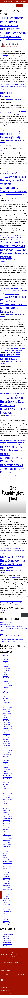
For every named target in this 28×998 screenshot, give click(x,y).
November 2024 (7, 687)
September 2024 (7, 691)
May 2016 (5, 874)
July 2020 (5, 780)
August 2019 (6, 801)
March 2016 (6, 878)
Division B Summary (11, 113)
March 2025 (6, 679)
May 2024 (5, 698)
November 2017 (7, 840)
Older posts (3, 610)
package (20, 424)
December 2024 (7, 685)
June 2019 (6, 805)
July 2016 (5, 870)
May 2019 (5, 807)
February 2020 (7, 790)
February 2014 (7, 923)
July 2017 (5, 848)
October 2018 (6, 820)
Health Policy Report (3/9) (10, 356)
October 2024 (6, 689)
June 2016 (6, 872)
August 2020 (6, 779)
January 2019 (6, 814)
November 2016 (7, 863)
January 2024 (6, 706)
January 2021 (6, 769)
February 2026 (7, 666)
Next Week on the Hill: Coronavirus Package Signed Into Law (13, 562)
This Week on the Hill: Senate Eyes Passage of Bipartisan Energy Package (13, 405)
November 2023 (7, 709)
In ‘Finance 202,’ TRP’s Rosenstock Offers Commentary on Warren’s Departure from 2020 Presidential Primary (13, 459)
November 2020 (7, 773)
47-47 (17, 114)
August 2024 (6, 693)
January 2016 (6, 881)
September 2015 (7, 889)
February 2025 (7, 681)
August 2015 (6, 891)
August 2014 (6, 913)
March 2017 (6, 855)
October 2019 (6, 797)
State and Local (7, 942)
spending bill (15, 577)
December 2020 (7, 771)
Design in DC (11, 993)
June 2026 (6, 659)
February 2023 (7, 722)
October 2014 (6, 909)
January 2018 (6, 837)
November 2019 (7, 795)
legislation (2, 150)
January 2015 (6, 904)
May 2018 (5, 829)
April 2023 (6, 721)
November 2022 (7, 728)
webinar (6, 55)
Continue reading (13, 86)
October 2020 (6, 775)
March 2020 (6, 788)
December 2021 (7, 749)
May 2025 (5, 676)
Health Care (8, 173)
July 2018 (5, 825)
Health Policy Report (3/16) (10, 135)
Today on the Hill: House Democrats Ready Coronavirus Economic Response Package (13, 249)
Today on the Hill (9, 131)
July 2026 (5, 657)
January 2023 (6, 724)
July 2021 (5, 758)
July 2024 (5, 694)
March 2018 (6, 833)
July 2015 (5, 893)
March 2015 (6, 900)
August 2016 (6, 868)
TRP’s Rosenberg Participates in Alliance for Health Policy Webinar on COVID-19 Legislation (13, 27)
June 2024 (6, 696)
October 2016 (6, 865)
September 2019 (7, 799)
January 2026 (6, 668)
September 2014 (7, 911)
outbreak (9, 201)
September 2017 (7, 844)
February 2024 (7, 704)
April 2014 (6, 921)
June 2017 (6, 850)
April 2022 (6, 741)
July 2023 (5, 717)
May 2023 (5, 719)
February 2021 (7, 767)
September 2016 (7, 866)
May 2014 (5, 919)
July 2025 (5, 674)
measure (20, 202)
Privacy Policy (5, 990)
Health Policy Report (10, 94)
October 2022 (6, 730)
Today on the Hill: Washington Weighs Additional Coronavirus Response (13, 304)
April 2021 (6, 764)
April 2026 (6, 663)
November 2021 (7, 751)
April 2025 (6, 678)
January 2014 (6, 924)
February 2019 (7, 812)
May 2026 (5, 661)
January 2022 (6, 747)
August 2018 (6, 823)
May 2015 (5, 896)
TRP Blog (17, 131)
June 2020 (6, 782)
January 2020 (6, 792)
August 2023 (6, 715)
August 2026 (6, 655)
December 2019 (7, 794)
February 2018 (7, 835)
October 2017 (6, 842)
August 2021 (6, 756)
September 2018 (7, 822)
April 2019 (6, 808)
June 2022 (6, 737)
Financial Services (8, 934)
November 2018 (7, 818)
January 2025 (6, 683)
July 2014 (5, 915)
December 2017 (7, 838)
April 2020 (6, 786)
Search (2, 612)
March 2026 (6, 664)
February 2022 (7, 745)
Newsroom (8, 90)
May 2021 (5, 762)
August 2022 (6, 734)
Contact (20, 5)
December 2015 (7, 883)
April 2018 (6, 831)
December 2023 (7, 707)
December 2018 (7, 816)
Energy (5, 932)
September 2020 (7, 777)
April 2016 (6, 876)
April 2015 (6, 898)
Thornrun (2, 41)
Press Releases (7, 940)
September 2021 (7, 754)
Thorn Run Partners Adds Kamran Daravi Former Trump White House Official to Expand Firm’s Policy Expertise (14, 628)
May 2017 (5, 852)
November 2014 (7, 908)
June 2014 (6, 917)
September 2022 (7, 732)
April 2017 (6, 853)
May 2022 (5, 739)
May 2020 (5, 784)
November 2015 (7, 885)
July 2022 (5, 736)
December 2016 (7, 861)
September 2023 (7, 713)
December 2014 (7, 906)
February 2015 (7, 902)
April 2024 (6, 700)
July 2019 (5, 803)
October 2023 (6, 711)
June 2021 (6, 760)
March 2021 (6, 765)
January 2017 (6, 859)
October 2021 (6, 752)
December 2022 (7, 726)
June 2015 (6, 895)
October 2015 (6, 887)
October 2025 (6, 670)
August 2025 (6, 672)
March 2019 (6, 810)
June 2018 (6, 827)
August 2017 (6, 846)
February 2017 (7, 857)
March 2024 (6, 702)
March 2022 (6, 743)
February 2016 (7, 880)
